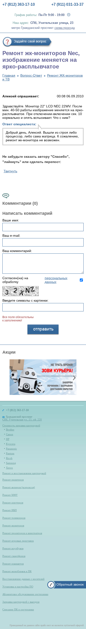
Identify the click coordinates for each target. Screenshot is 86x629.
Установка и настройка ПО (17, 586)
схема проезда (64, 28)
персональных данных (56, 280)
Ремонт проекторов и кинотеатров (22, 533)
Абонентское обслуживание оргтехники (25, 594)
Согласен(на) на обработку (34, 280)
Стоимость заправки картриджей (21, 425)
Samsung (11, 462)
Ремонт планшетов (13, 563)
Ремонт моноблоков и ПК (17, 571)
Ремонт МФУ (10, 494)
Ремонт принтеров (13, 479)
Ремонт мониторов (13, 525)
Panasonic (11, 448)
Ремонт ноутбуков (12, 548)
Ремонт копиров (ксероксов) (18, 487)
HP (7, 439)
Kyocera (10, 443)
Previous (12, 377)
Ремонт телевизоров (13, 517)
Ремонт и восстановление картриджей (24, 473)
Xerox (9, 467)
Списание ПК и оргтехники (18, 609)
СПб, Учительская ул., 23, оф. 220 (22, 419)
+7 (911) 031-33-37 (67, 4)
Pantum (10, 453)
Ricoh (9, 458)
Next (74, 377)
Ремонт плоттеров (12, 502)
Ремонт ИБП (9, 510)
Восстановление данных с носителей (23, 578)
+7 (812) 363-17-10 (18, 4)
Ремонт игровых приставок (18, 540)
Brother (10, 429)
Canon (9, 434)
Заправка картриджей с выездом (20, 601)
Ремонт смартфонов (13, 556)
